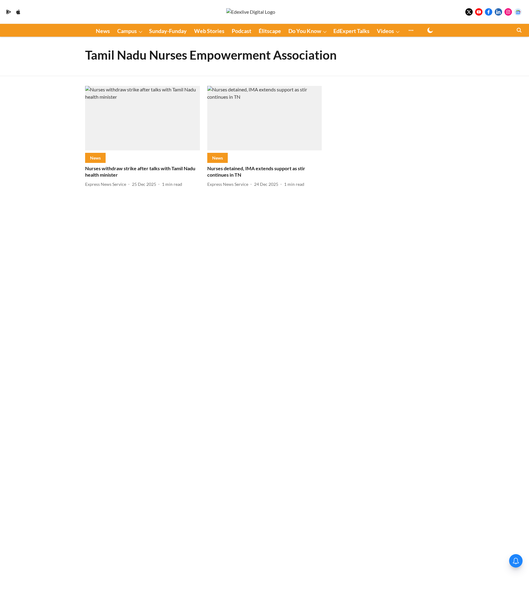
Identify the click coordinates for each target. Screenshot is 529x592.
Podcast (241, 31)
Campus (127, 31)
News (103, 31)
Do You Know (304, 31)
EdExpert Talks (351, 31)
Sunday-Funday (168, 31)
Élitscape (270, 31)
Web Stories (209, 31)
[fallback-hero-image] (142, 118)
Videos (385, 31)
